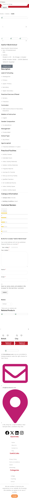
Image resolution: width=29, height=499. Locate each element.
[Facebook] (7, 433)
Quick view (3, 335)
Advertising (12, 467)
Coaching (13, 478)
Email (3, 277)
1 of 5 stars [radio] (12, 247)
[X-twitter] (12, 433)
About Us (14, 445)
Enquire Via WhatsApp (8, 343)
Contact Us (15, 448)
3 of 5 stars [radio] (14, 247)
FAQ (13, 450)
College (13, 476)
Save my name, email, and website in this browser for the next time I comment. (13, 287)
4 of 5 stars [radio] (15, 247)
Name (3, 269)
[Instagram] (22, 433)
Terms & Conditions (14, 462)
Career (11, 464)
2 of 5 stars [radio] (13, 247)
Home (2, 14)
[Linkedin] (17, 433)
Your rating (6, 247)
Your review (5, 250)
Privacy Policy (13, 459)
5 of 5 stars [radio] (17, 247)
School (7, 14)
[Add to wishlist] (8, 335)
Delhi (12, 14)
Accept (14, 496)
